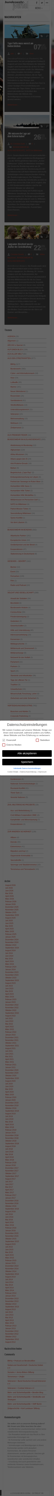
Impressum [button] (42, 772)
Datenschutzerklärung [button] (28, 772)
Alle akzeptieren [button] (27, 753)
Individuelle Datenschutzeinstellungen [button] (27, 768)
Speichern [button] (27, 761)
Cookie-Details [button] (13, 772)
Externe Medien (13, 745)
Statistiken (45, 740)
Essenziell (11, 740)
